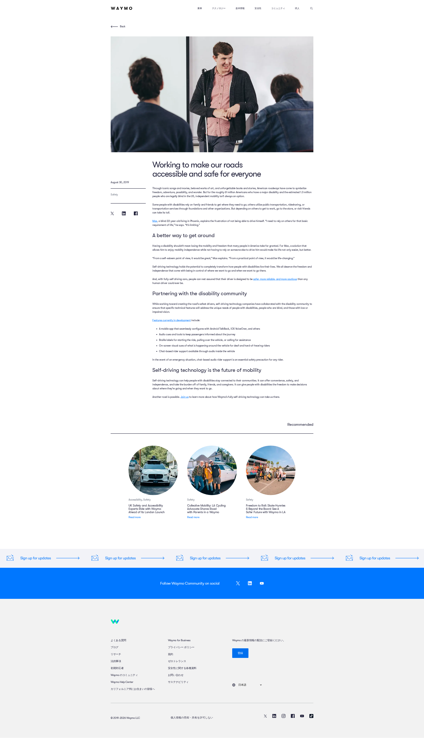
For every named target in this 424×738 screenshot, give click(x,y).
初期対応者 (117, 668)
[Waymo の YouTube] (302, 716)
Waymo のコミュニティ (124, 675)
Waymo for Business (179, 640)
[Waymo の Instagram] (284, 716)
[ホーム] (121, 8)
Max (154, 221)
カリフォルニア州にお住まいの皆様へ (133, 689)
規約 (170, 654)
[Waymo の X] (265, 716)
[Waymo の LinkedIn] (274, 716)
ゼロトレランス (177, 661)
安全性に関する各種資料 (182, 668)
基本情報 (240, 8)
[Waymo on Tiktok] (311, 716)
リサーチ (116, 654)
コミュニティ (278, 8)
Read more (135, 517)
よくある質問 (118, 640)
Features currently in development (171, 320)
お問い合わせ (176, 675)
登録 (240, 653)
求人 (297, 8)
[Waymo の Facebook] (293, 716)
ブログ (114, 647)
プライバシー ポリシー (181, 647)
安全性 (258, 8)
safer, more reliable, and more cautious (275, 279)
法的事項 (116, 661)
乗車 (199, 8)
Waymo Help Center (122, 682)
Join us (185, 396)
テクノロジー (219, 8)
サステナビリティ (178, 682)
